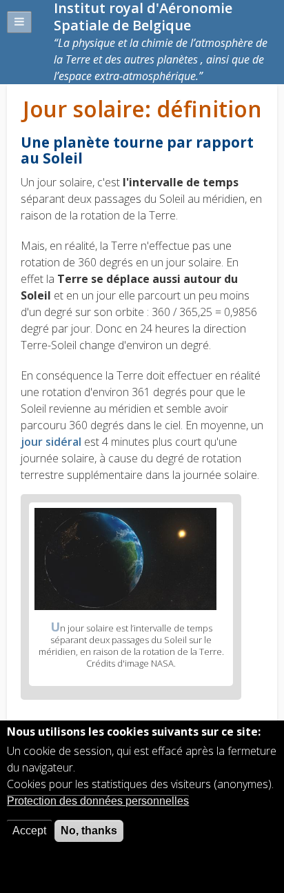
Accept (29, 830)
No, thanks (89, 830)
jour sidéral (52, 441)
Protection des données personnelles (98, 801)
